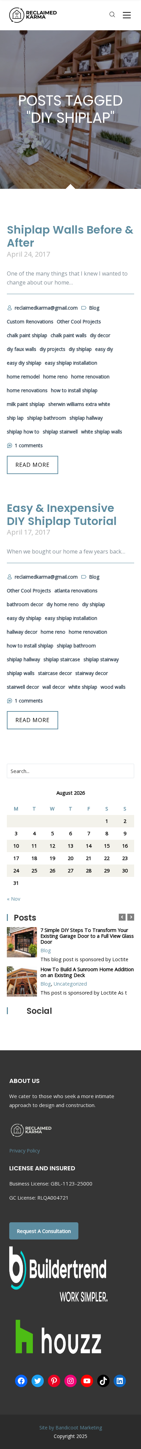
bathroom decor (25, 604)
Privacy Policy (24, 1150)
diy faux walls (21, 349)
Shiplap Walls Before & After (70, 236)
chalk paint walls (69, 335)
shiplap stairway (101, 659)
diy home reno (63, 604)
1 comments (29, 445)
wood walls (113, 687)
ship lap (15, 418)
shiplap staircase (61, 659)
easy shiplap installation (71, 362)
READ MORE (32, 465)
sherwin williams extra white (79, 404)
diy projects (52, 349)
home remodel (23, 376)
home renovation (90, 376)
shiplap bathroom (46, 418)
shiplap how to (23, 431)
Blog (45, 950)
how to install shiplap (74, 390)
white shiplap (82, 687)
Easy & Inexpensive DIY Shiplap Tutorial (62, 514)
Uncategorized (70, 983)
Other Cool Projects (79, 321)
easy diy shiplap (24, 362)
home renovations (27, 390)
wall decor (53, 687)
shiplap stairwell (60, 431)
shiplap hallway (86, 418)
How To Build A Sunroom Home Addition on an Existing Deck (87, 972)
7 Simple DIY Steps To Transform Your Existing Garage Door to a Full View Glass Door (87, 936)
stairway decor (91, 673)
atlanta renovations (76, 590)
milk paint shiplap (26, 404)
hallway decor (22, 632)
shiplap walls (21, 673)
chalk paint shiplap (27, 335)
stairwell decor (23, 687)
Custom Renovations (30, 321)
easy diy (104, 349)
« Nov (13, 898)
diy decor (100, 335)
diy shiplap (80, 349)
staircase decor (55, 673)
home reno (55, 376)
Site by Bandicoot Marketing (70, 1427)
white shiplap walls (101, 431)
